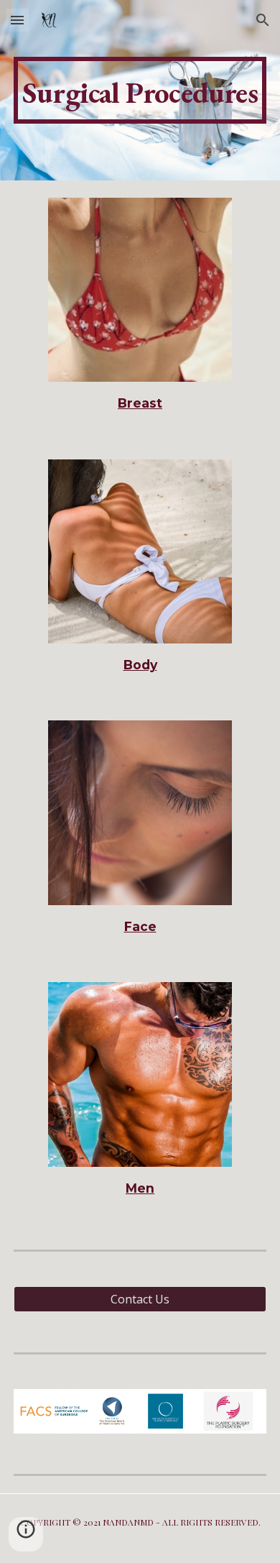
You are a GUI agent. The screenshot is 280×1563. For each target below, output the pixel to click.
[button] (17, 20)
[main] (140, 90)
